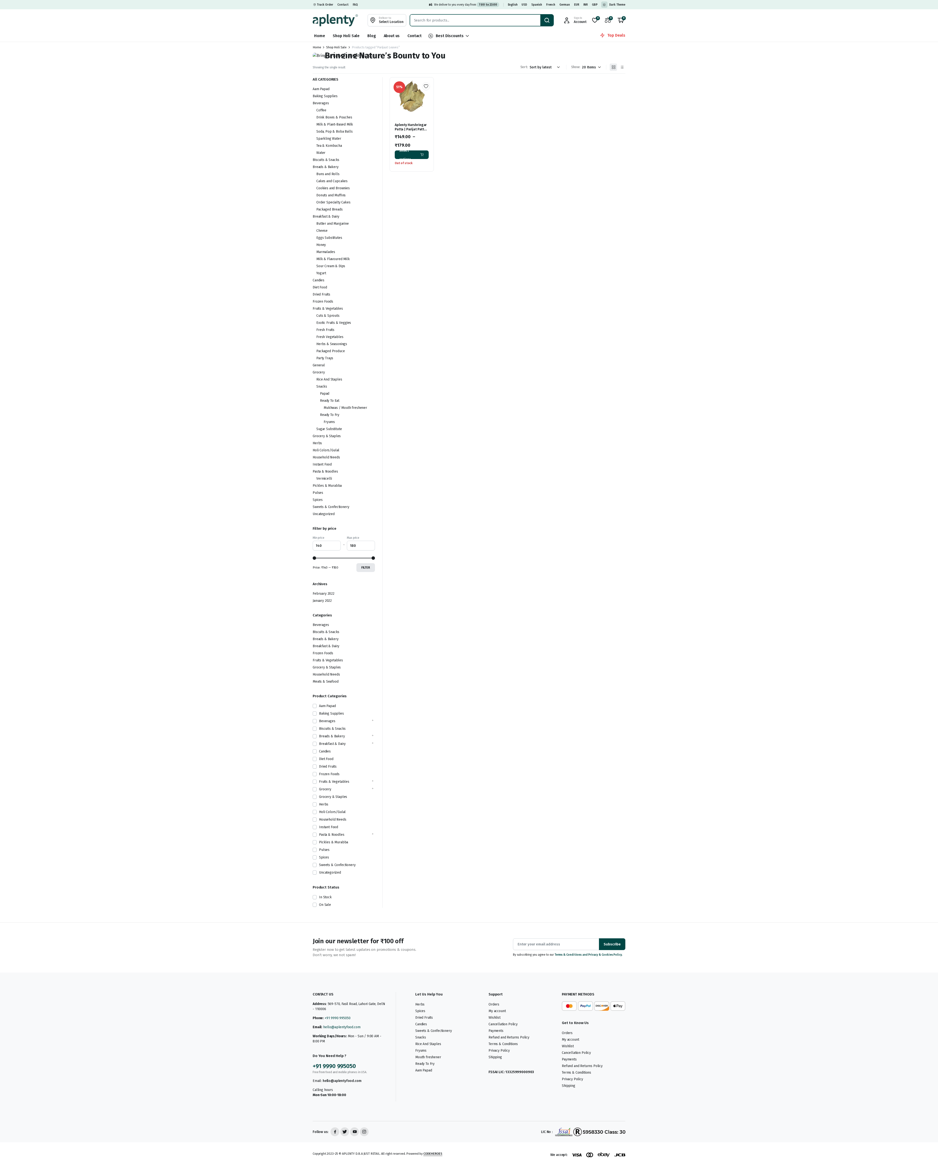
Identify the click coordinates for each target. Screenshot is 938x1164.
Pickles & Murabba (327, 486)
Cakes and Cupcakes (332, 181)
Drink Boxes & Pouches (334, 117)
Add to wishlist (426, 86)
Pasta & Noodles (325, 471)
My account (497, 1011)
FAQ (355, 4)
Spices (318, 500)
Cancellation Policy (503, 1024)
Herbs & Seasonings (331, 344)
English (513, 4)
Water (320, 153)
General (319, 365)
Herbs (317, 443)
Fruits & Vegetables (328, 309)
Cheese (322, 231)
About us (392, 35)
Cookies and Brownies (333, 188)
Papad (324, 394)
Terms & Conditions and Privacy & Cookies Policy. (588, 954)
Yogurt (321, 273)
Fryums (329, 422)
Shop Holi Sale (346, 35)
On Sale (325, 905)
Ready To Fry (329, 415)
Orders (494, 1004)
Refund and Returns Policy (509, 1037)
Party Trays (324, 358)
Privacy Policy (499, 1050)
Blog (371, 35)
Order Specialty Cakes (333, 202)
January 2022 (322, 601)
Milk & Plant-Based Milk (334, 124)
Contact (343, 4)
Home (319, 35)
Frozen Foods (323, 301)
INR (585, 4)
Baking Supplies (325, 96)
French (550, 4)
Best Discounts (450, 35)
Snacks (321, 386)
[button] (620, 20)
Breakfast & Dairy (326, 216)
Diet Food (320, 287)
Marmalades (325, 252)
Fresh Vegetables (329, 337)
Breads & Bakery (326, 167)
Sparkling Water (328, 139)
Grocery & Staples (327, 436)
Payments (496, 1031)
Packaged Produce (330, 351)
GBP (594, 4)
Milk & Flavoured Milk (333, 259)
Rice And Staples (329, 379)
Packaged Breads (329, 209)
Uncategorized (324, 514)
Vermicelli (324, 478)
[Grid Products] (613, 67)
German (564, 4)
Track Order (325, 4)
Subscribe (612, 944)
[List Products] (621, 67)
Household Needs (326, 457)
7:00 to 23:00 (488, 4)
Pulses (318, 493)
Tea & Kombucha (329, 146)
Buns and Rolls (328, 174)
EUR (576, 4)
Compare (428, 104)
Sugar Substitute (329, 429)
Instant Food (322, 464)
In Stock (325, 897)
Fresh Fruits (325, 330)
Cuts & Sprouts (328, 316)
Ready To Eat (329, 401)
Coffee (321, 110)
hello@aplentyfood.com (342, 1027)
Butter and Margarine (332, 224)
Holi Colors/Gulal (326, 450)
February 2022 (323, 594)
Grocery (319, 372)
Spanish (536, 4)
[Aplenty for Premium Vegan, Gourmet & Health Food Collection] (335, 20)
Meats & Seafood (326, 681)
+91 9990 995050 (338, 1018)
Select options (405, 154)
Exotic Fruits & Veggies (333, 323)
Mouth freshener (428, 1057)
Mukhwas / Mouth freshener (345, 408)
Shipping (495, 1057)
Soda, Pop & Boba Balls (334, 131)
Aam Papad (321, 89)
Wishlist (495, 1018)
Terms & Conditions (503, 1044)
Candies (318, 280)
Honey (321, 245)
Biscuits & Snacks (326, 160)
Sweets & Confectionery (331, 507)
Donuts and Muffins (331, 195)
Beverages (321, 103)
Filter (365, 567)
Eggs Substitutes (329, 238)
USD (524, 4)
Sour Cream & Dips (330, 266)
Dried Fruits (321, 294)
